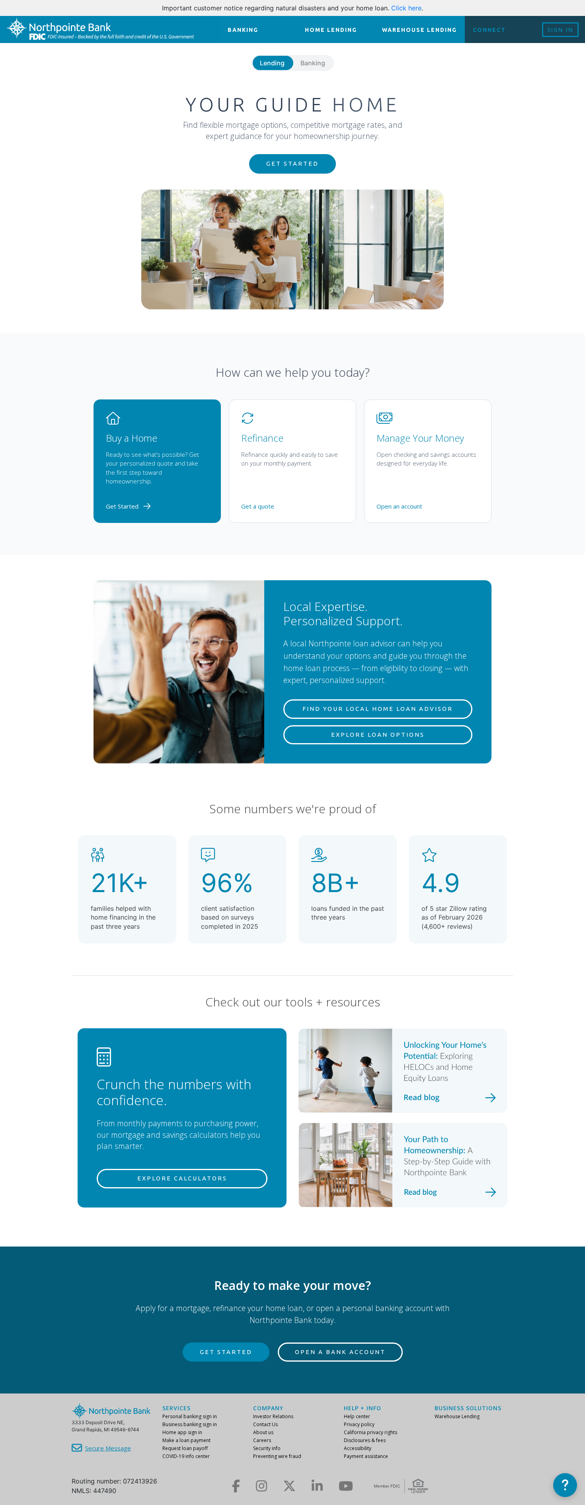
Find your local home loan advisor (377, 708)
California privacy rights (370, 1432)
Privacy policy (359, 1424)
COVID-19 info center (186, 1456)
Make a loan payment (186, 1440)
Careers (262, 1440)
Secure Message (108, 1448)
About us (263, 1432)
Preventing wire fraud (277, 1456)
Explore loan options (378, 734)
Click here (406, 8)
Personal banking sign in (189, 1416)
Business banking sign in (189, 1424)
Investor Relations (273, 1416)
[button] (565, 1485)
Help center (357, 1416)
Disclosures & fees (365, 1440)
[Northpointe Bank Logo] (100, 29)
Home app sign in (182, 1432)
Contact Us (265, 1424)
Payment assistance (366, 1456)
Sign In (560, 29)
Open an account (399, 506)
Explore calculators (182, 1178)
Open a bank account (340, 1351)
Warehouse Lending (457, 1416)
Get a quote (257, 506)
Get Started (292, 163)
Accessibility (357, 1448)
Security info (267, 1448)
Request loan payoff (185, 1448)
